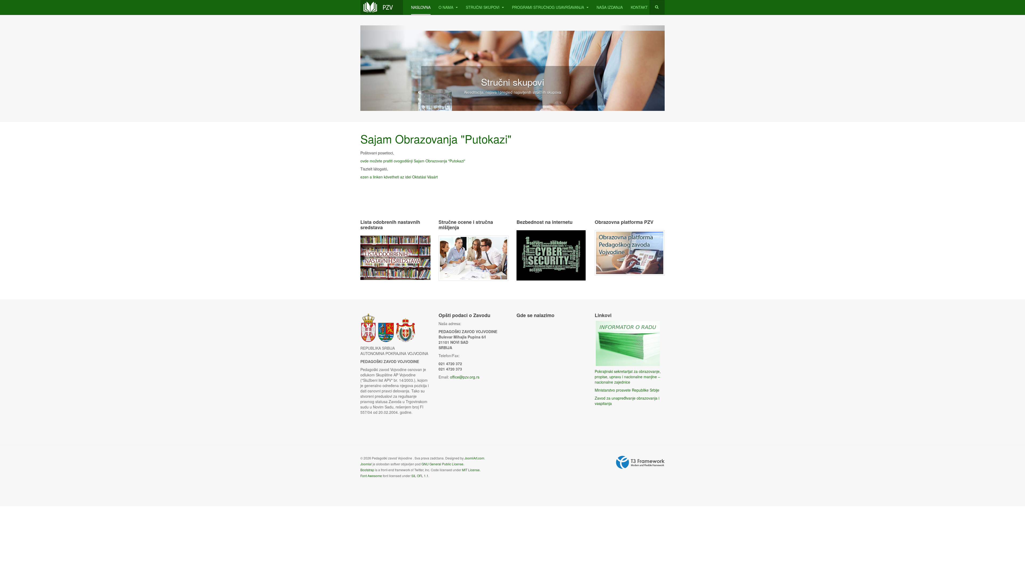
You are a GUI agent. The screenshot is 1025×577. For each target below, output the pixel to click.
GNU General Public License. (442, 464)
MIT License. (471, 469)
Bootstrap (367, 469)
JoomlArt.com (474, 458)
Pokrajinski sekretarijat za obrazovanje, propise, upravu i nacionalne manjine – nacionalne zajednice (628, 377)
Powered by (640, 462)
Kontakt (639, 7)
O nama (446, 7)
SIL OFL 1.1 (419, 475)
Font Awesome (371, 475)
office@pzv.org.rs (464, 377)
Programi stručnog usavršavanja (548, 7)
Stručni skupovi (483, 7)
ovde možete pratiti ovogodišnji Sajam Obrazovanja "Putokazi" (412, 160)
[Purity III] (381, 7)
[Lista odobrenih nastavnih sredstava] (395, 257)
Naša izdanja (610, 7)
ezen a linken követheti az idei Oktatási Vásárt (399, 177)
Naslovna (421, 7)
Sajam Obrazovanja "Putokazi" (435, 139)
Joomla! (366, 464)
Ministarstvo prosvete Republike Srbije (627, 390)
